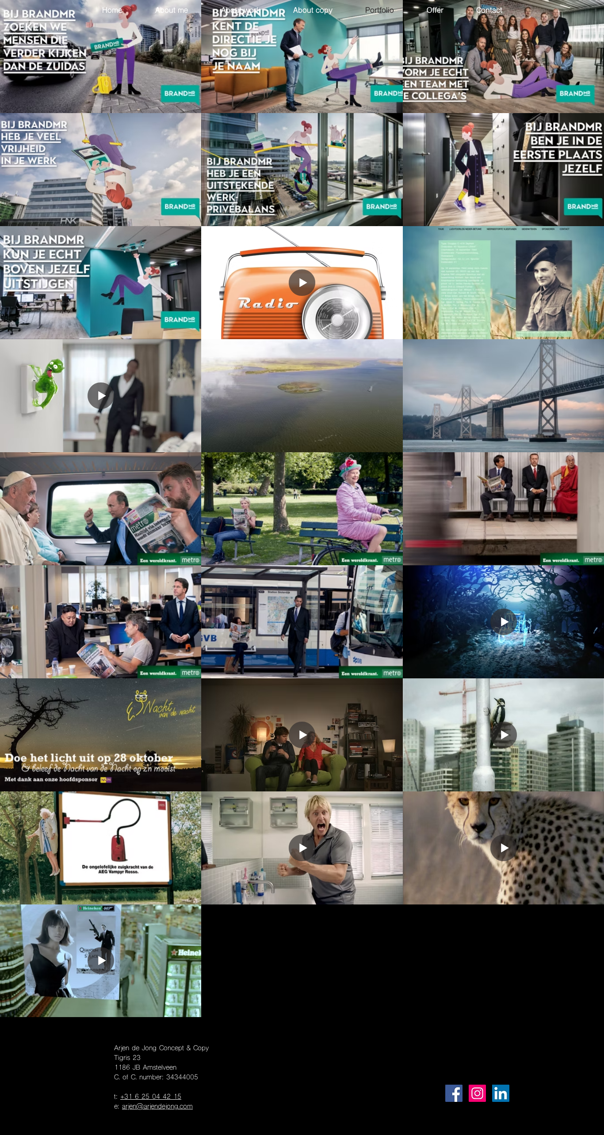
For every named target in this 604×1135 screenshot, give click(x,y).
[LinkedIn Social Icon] (500, 1093)
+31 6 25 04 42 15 (150, 1097)
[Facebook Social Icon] (454, 1093)
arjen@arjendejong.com (157, 1106)
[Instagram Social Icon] (477, 1093)
